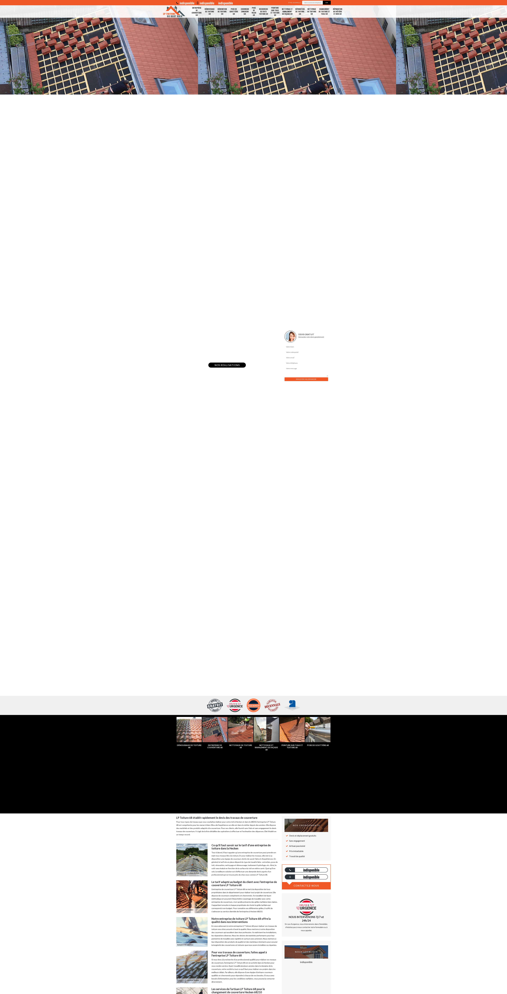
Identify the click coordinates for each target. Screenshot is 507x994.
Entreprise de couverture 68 (197, 11)
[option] (253, 47)
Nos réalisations (227, 365)
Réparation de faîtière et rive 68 (337, 11)
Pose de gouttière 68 (234, 11)
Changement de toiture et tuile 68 (324, 11)
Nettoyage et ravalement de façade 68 (287, 11)
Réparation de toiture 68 (300, 11)
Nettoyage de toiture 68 (311, 11)
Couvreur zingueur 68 (245, 11)
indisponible (186, 3)
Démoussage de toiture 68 (210, 11)
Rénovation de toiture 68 (222, 11)
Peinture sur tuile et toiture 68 (275, 11)
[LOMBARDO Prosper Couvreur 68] (175, 11)
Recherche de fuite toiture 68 (263, 11)
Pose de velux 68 (254, 11)
